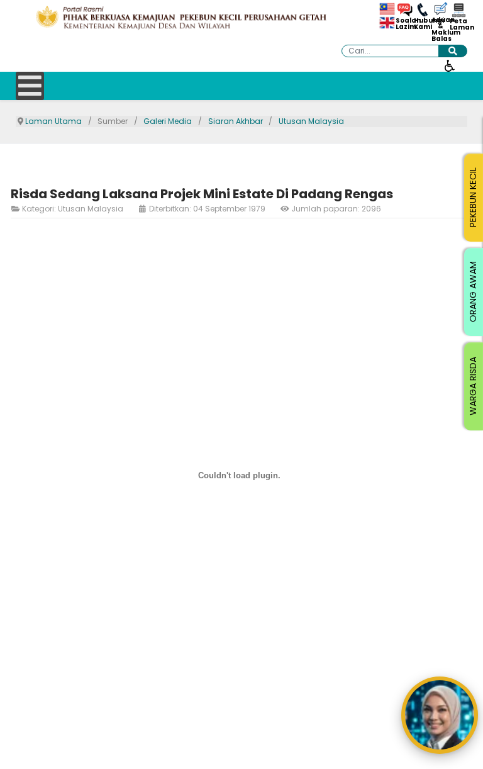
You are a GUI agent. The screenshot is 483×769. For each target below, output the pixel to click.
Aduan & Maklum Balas (440, 29)
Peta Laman (458, 24)
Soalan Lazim (404, 24)
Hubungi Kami (422, 24)
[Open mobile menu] (30, 86)
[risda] (181, 17)
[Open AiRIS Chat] (439, 714)
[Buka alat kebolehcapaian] (450, 65)
